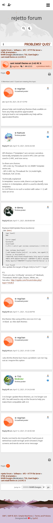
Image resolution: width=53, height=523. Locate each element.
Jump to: (17, 487)
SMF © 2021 (13, 516)
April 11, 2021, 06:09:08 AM (18, 220)
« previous (40, 66)
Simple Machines (25, 516)
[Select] (9, 230)
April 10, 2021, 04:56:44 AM (18, 146)
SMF (4, 516)
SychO (35, 518)
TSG (25, 54)
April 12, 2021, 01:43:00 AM (18, 431)
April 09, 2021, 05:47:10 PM (14, 102)
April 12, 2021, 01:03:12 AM (18, 350)
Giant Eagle (32, 54)
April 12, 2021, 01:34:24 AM (18, 389)
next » (47, 66)
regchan (15, 66)
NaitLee (21, 132)
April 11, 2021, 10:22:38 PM (18, 312)
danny (20, 207)
